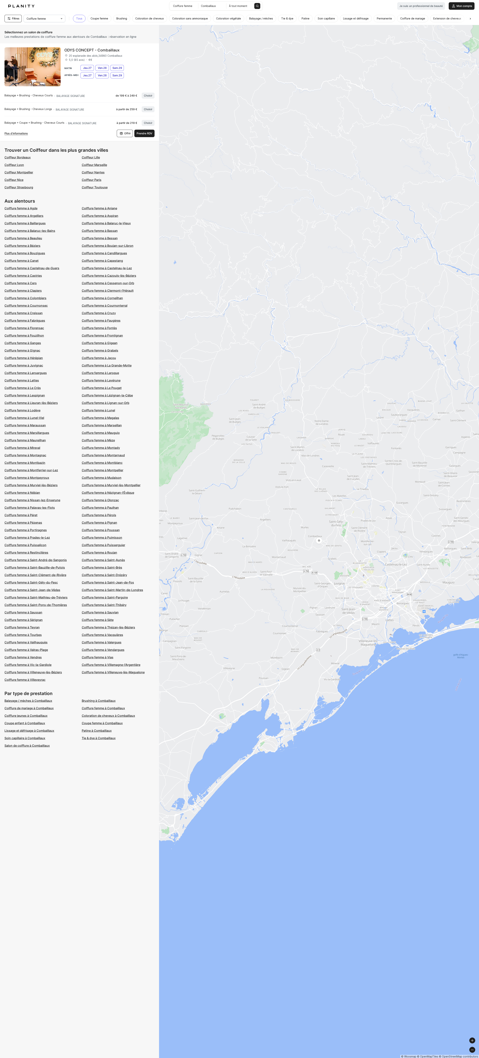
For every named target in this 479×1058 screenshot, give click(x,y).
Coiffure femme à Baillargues (25, 223)
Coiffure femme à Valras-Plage (26, 650)
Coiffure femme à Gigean (100, 343)
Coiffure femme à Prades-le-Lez (27, 537)
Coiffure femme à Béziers (22, 246)
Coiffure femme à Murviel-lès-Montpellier (111, 485)
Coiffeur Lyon (14, 165)
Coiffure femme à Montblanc (102, 463)
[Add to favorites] (56, 52)
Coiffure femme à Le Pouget (102, 388)
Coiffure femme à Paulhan (100, 507)
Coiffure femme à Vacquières (102, 635)
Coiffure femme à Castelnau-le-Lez (107, 268)
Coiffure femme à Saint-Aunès (103, 560)
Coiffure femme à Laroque (100, 373)
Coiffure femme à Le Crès (22, 388)
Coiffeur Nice (13, 180)
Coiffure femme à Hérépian (23, 358)
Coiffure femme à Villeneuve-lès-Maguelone (113, 672)
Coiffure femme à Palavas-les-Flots (29, 507)
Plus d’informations (16, 133)
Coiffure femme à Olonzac (100, 500)
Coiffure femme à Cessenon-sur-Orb (108, 283)
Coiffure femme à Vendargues (103, 650)
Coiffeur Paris (91, 180)
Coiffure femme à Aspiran (100, 216)
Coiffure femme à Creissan (23, 313)
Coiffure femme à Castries (23, 275)
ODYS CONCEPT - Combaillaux (92, 50)
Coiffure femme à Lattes (21, 380)
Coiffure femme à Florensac (24, 328)
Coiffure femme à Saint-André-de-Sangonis (35, 560)
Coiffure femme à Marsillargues (26, 433)
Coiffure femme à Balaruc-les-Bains (29, 231)
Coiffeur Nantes (93, 172)
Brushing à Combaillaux (99, 701)
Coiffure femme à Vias (97, 657)
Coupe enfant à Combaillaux (24, 723)
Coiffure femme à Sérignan (23, 620)
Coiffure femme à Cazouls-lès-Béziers (109, 275)
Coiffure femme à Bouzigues (24, 253)
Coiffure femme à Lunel (98, 410)
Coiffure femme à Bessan (100, 238)
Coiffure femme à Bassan (100, 231)
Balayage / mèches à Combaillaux (28, 701)
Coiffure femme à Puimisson (102, 537)
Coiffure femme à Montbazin (24, 463)
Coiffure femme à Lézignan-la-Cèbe (107, 395)
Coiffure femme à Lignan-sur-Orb (105, 403)
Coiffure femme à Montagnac (25, 455)
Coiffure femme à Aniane (99, 208)
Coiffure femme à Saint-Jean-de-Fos (108, 582)
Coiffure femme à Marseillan (102, 425)
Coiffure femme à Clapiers (23, 290)
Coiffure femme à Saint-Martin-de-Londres (112, 590)
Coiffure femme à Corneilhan (102, 298)
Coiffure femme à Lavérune (101, 380)
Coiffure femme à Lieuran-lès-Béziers (31, 403)
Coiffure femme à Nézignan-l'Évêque (108, 492)
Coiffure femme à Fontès (99, 328)
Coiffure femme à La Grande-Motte (107, 365)
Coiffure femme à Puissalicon (25, 545)
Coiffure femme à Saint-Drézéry (104, 575)
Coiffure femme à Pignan (99, 522)
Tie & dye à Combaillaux (99, 738)
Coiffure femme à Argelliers (23, 216)
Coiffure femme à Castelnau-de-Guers (31, 268)
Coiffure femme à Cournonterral (104, 305)
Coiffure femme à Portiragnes (25, 530)
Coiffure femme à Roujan (99, 552)
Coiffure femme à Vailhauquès (26, 642)
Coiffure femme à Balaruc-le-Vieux (106, 223)
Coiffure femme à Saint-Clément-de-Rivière (35, 575)
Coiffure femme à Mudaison (101, 478)
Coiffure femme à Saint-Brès (102, 567)
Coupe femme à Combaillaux (102, 723)
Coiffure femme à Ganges (22, 343)
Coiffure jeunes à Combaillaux (26, 715)
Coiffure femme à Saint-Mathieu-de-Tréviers (36, 597)
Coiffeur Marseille (94, 165)
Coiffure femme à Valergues (101, 642)
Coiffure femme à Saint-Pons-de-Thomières (35, 605)
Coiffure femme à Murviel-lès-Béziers (31, 485)
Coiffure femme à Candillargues (104, 253)
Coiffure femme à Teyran (22, 627)
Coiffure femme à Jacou (99, 358)
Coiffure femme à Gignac (22, 350)
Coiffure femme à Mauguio (101, 433)
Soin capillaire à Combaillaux (24, 738)
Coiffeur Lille (91, 157)
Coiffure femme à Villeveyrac (24, 680)
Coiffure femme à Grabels (100, 350)
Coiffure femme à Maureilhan (25, 440)
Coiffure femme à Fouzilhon (24, 335)
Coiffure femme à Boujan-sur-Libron (107, 246)
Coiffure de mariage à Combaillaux (29, 708)
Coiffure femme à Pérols (99, 515)
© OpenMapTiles (427, 1056)
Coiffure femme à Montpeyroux (26, 478)
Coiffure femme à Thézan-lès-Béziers (108, 627)
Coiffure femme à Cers (20, 283)
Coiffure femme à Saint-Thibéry (104, 605)
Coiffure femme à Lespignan (24, 395)
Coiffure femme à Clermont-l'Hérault (108, 290)
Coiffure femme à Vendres (23, 657)
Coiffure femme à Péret (20, 515)
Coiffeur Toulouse (95, 187)
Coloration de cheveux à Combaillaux (108, 715)
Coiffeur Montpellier (18, 172)
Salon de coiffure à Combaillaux (27, 745)
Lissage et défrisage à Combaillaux (29, 730)
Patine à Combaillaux (97, 730)
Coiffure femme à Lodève (22, 410)
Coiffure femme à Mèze (98, 440)
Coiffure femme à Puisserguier (103, 545)
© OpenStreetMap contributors (458, 1056)
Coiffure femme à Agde (20, 208)
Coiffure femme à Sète (98, 620)
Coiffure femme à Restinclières (26, 552)
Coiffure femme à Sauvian (100, 612)
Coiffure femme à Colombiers (25, 298)
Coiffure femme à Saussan (23, 612)
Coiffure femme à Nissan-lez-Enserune (32, 500)
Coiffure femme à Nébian (22, 492)
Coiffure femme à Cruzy (99, 313)
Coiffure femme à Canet (21, 260)
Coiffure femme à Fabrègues (24, 320)
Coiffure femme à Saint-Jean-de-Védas (32, 590)
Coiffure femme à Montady (101, 448)
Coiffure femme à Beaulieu (23, 238)
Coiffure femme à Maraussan (25, 425)
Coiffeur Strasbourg (18, 187)
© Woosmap (408, 1056)
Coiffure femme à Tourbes (23, 635)
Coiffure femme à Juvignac (23, 365)
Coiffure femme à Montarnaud (103, 455)
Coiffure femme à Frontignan (102, 335)
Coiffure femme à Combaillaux (103, 708)
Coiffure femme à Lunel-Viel (24, 418)
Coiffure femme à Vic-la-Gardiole (27, 665)
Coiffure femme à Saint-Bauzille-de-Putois (34, 567)
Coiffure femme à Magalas (100, 418)
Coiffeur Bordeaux (17, 157)
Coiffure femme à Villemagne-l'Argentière (111, 665)
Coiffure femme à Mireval (22, 448)
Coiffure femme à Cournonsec (26, 305)
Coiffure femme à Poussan (101, 530)
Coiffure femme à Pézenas (23, 522)
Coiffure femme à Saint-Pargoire (105, 597)
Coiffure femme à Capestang (102, 260)
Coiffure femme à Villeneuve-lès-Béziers (33, 672)
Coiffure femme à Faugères (101, 320)
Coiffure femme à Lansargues (25, 373)
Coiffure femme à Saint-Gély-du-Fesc (31, 582)
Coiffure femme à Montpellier (102, 470)
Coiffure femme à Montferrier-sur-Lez (31, 470)
